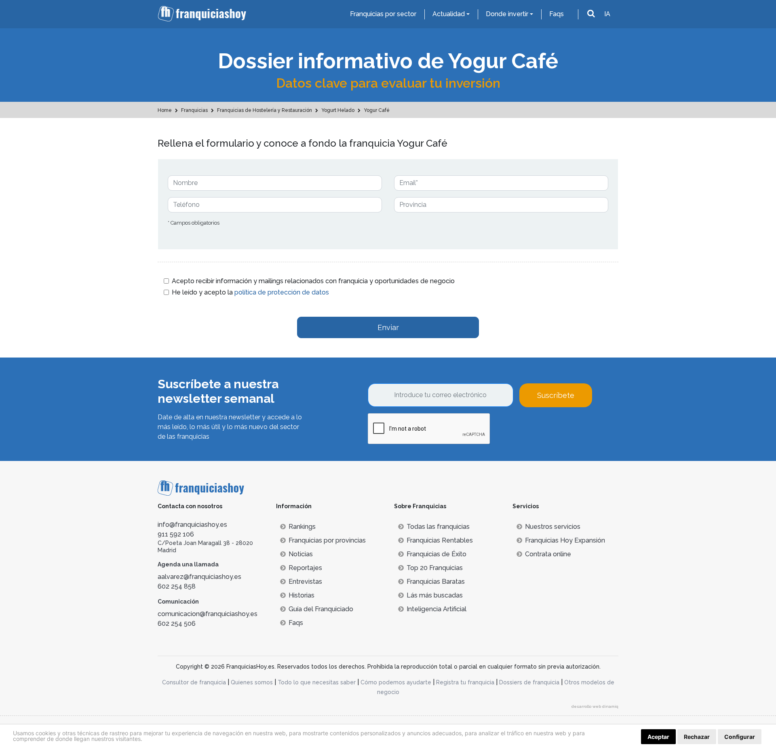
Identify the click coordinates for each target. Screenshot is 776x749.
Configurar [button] (739, 736)
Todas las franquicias (438, 526)
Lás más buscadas (435, 595)
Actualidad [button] (448, 14)
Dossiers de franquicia (529, 682)
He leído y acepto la (250, 292)
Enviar (388, 327)
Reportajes (305, 568)
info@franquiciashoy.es (192, 524)
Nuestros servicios (552, 526)
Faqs (556, 14)
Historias (301, 595)
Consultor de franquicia (194, 682)
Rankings (302, 526)
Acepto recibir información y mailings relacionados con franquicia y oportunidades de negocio (313, 281)
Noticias (301, 554)
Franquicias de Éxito (436, 554)
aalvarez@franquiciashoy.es (199, 577)
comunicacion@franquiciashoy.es (207, 614)
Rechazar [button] (697, 736)
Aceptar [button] (658, 736)
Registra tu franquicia (465, 682)
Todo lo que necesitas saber (317, 682)
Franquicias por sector (383, 14)
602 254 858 (177, 586)
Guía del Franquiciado (321, 609)
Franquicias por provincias (327, 540)
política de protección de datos (281, 292)
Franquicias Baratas (436, 581)
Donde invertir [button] (507, 14)
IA (607, 14)
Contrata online (548, 554)
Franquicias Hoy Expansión (565, 540)
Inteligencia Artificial (436, 609)
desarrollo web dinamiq (594, 706)
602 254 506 (177, 623)
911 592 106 (176, 534)
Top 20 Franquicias (435, 568)
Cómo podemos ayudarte (396, 682)
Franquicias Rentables (440, 540)
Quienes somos (252, 682)
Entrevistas (305, 581)
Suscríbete (555, 395)
